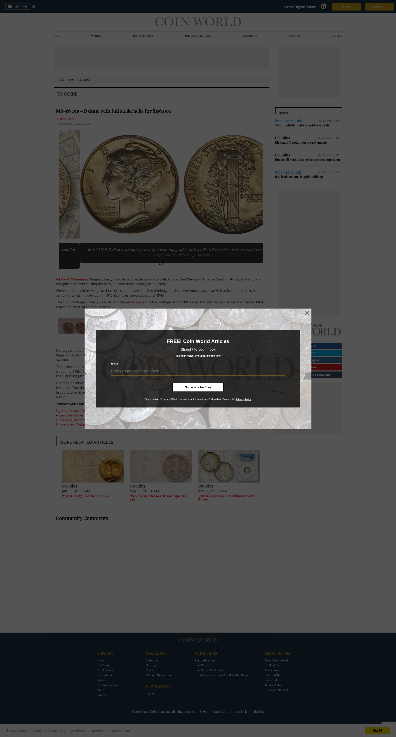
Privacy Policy (243, 399)
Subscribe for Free (198, 387)
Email (115, 363)
